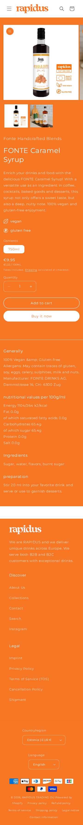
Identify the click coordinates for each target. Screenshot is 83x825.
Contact (16, 608)
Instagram (18, 629)
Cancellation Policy (26, 689)
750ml (14, 249)
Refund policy (61, 803)
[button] (9, 9)
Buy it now (41, 316)
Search (15, 619)
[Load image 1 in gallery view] (16, 116)
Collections (19, 598)
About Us (17, 587)
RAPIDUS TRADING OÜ (38, 797)
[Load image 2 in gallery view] (41, 116)
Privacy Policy (21, 669)
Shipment (17, 700)
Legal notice (70, 810)
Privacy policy (37, 803)
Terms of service (19, 810)
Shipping (31, 269)
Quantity (10, 277)
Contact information (44, 817)
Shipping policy (47, 810)
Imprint (15, 658)
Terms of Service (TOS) (29, 679)
